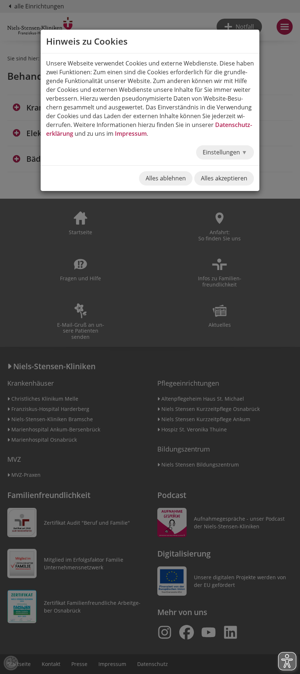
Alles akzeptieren (224, 178)
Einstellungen (222, 152)
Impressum (131, 134)
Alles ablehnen (166, 178)
